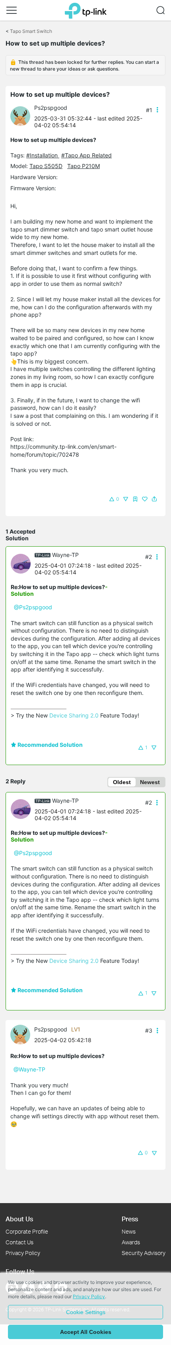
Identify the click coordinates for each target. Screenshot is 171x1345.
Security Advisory (143, 1252)
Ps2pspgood (50, 107)
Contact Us (19, 1242)
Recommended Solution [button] (49, 744)
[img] (135, 499)
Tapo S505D (45, 166)
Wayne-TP (65, 554)
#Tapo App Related (86, 155)
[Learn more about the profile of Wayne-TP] (23, 562)
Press (130, 1219)
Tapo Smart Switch (31, 31)
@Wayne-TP (29, 1069)
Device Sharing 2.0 (74, 715)
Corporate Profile (27, 1231)
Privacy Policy (23, 1252)
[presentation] (20, 116)
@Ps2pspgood (33, 607)
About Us (19, 1219)
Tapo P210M (83, 166)
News (129, 1231)
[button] (11, 10)
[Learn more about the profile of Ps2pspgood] (22, 115)
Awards (131, 1242)
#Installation (42, 155)
